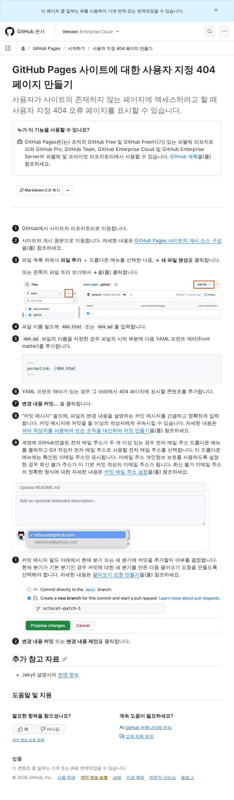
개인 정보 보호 (94, 777)
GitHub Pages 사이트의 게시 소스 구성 (178, 240)
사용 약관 (66, 777)
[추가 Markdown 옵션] (67, 190)
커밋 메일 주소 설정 (126, 472)
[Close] (217, 9)
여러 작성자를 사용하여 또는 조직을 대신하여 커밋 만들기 (86, 430)
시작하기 (76, 48)
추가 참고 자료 (36, 659)
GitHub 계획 (184, 156)
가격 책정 (135, 777)
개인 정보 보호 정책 (28, 740)
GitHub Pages (46, 48)
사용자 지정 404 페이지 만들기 (123, 48)
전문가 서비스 (162, 777)
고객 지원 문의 (140, 736)
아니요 (53, 729)
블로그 (187, 777)
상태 (117, 777)
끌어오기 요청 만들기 (116, 574)
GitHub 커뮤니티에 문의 (149, 727)
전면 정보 (68, 675)
